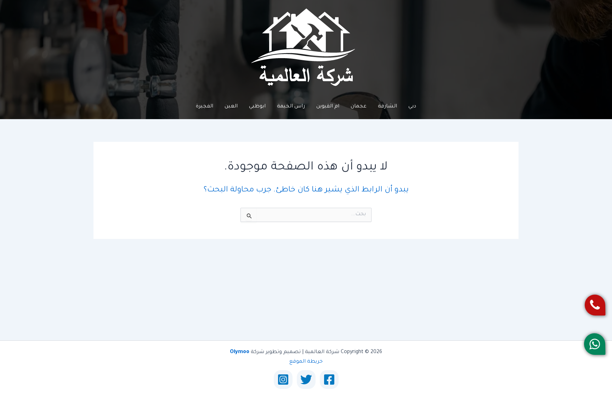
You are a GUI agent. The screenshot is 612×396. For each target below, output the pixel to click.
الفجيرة (204, 107)
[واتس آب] (594, 344)
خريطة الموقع (306, 362)
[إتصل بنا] (594, 305)
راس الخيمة (291, 107)
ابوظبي (257, 107)
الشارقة (387, 107)
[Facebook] (329, 379)
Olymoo (239, 352)
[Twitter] (306, 379)
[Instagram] (283, 379)
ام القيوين (327, 107)
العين (231, 107)
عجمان (359, 107)
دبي (412, 107)
